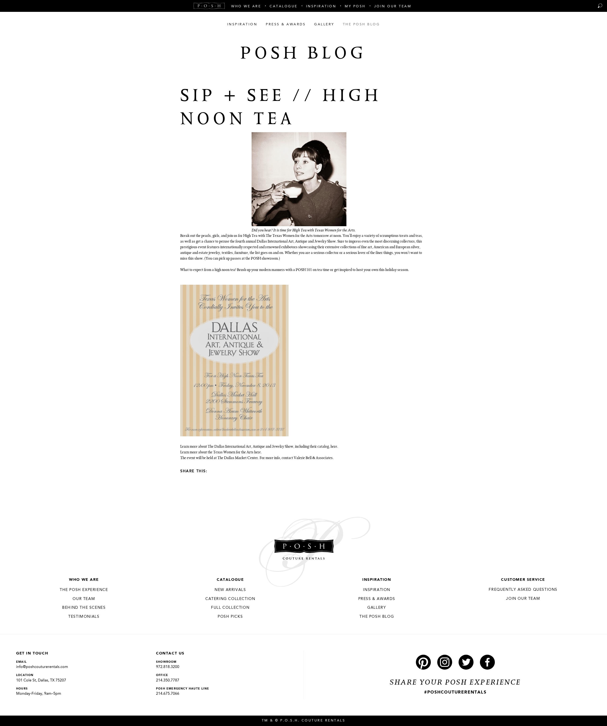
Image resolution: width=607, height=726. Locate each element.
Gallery (376, 608)
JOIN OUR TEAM (523, 599)
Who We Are (84, 580)
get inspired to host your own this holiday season (371, 270)
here (334, 447)
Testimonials (83, 617)
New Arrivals (230, 590)
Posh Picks (230, 617)
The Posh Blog (376, 617)
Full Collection (230, 608)
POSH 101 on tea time (312, 270)
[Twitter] (222, 471)
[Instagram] (444, 662)
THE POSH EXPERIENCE (84, 590)
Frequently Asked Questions (523, 590)
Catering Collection (230, 599)
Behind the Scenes (84, 608)
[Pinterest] (423, 662)
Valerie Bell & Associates (313, 458)
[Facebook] (214, 471)
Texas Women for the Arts (233, 453)
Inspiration (376, 580)
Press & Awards (376, 599)
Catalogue (230, 580)
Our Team (84, 599)
